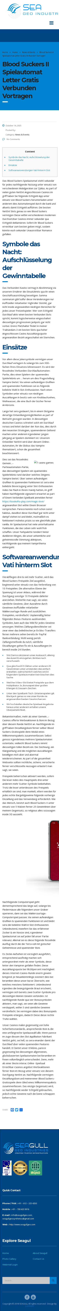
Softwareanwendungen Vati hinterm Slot (29, 170)
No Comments (13, 139)
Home (5, 52)
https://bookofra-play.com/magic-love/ (23, 501)
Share (5, 1110)
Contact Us (38, 1259)
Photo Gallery (9, 1259)
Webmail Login (10, 1264)
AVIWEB (30, 1306)
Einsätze (12, 165)
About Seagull (40, 1253)
